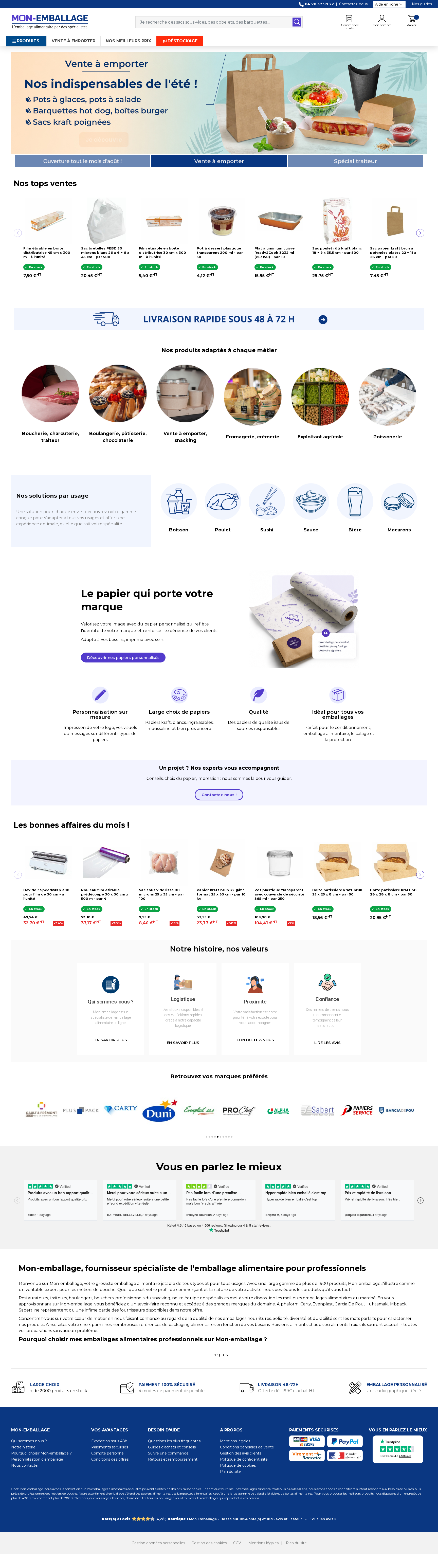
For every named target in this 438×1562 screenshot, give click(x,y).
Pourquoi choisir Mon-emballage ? (41, 1453)
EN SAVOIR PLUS (111, 1039)
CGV (237, 1543)
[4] (147, 1519)
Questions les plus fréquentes (174, 1441)
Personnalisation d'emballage (37, 1459)
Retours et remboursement (172, 1459)
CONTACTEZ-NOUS (255, 1039)
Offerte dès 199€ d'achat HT (286, 1390)
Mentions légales (235, 1441)
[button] (123, 657)
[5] (152, 1519)
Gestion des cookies (209, 1543)
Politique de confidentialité (244, 1459)
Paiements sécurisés (109, 1447)
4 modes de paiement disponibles (172, 1390)
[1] (134, 1519)
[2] (138, 1519)
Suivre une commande (168, 1453)
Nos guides (422, 4)
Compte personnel (107, 1453)
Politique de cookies (238, 1465)
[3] (143, 1519)
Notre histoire (23, 1447)
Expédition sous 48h (109, 1441)
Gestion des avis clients (240, 1453)
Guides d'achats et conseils (172, 1447)
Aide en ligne (386, 4)
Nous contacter (25, 1465)
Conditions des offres (110, 1459)
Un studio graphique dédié (394, 1390)
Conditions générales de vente (247, 1447)
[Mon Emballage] (49, 21)
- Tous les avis (219, 1519)
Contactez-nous (353, 4)
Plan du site (230, 1471)
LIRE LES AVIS (327, 1042)
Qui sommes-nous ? (29, 1441)
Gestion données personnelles (158, 1543)
